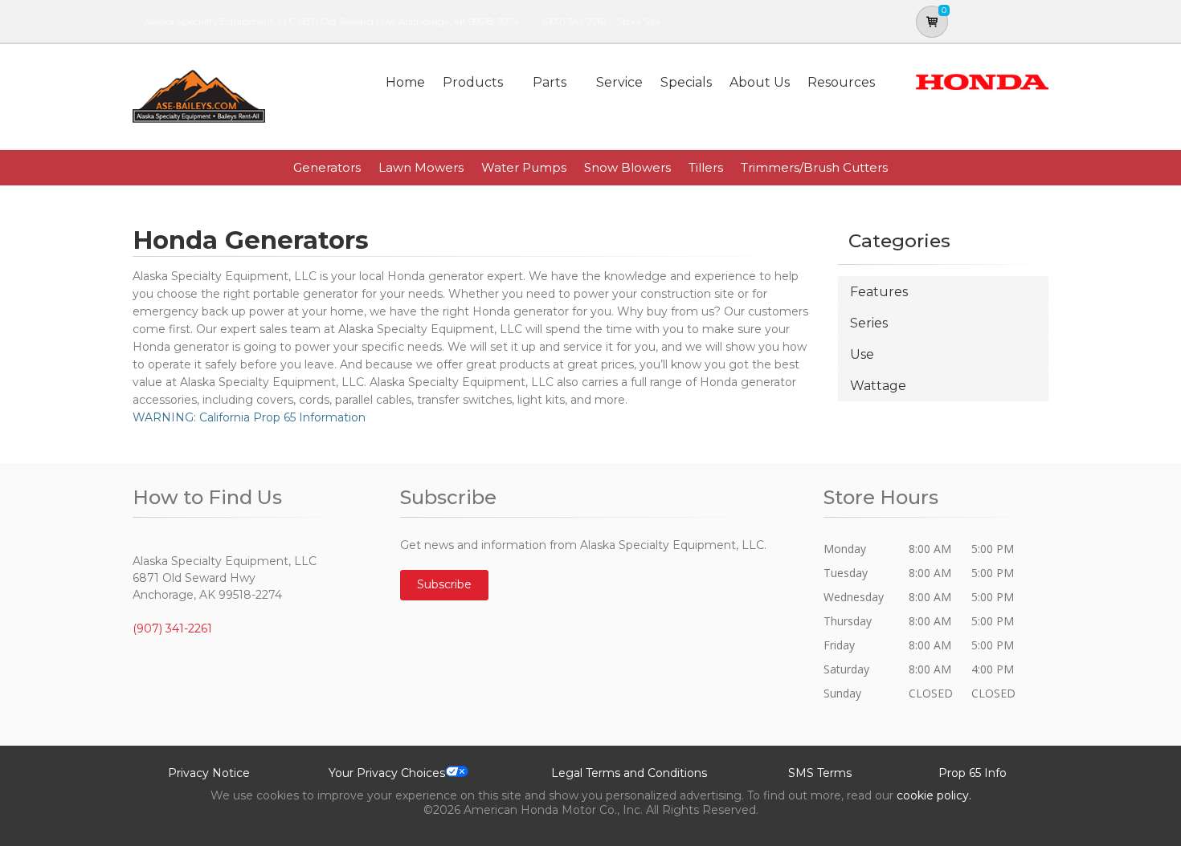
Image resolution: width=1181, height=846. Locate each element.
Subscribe (444, 584)
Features (879, 291)
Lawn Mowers (421, 167)
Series (869, 323)
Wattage (878, 385)
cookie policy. (934, 795)
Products (473, 82)
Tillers (706, 167)
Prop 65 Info (972, 773)
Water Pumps (523, 167)
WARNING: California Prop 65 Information (249, 417)
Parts (549, 82)
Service (619, 82)
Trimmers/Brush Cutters (814, 167)
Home (405, 82)
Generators (327, 167)
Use (862, 354)
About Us (759, 82)
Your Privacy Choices (387, 773)
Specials (686, 82)
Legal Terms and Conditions (629, 773)
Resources (841, 82)
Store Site (638, 21)
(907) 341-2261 (574, 21)
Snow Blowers (627, 167)
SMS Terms (820, 773)
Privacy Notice (209, 773)
